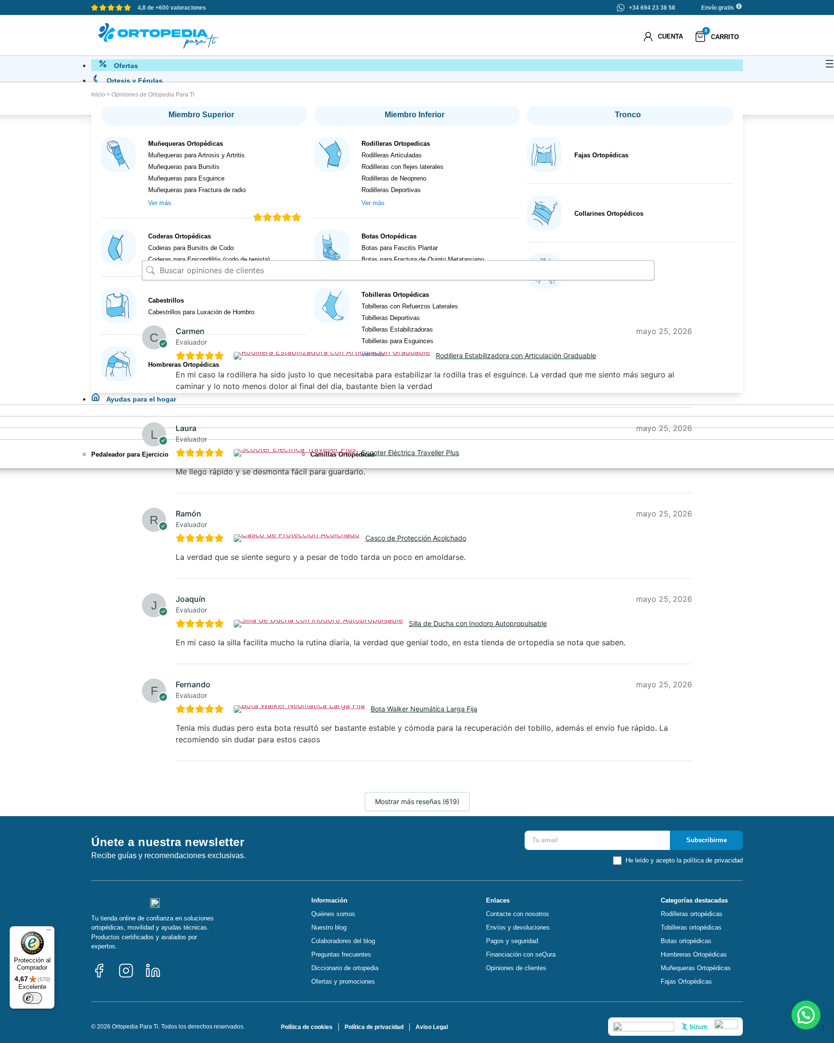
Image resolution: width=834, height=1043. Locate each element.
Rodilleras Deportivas (391, 190)
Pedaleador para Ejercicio (129, 454)
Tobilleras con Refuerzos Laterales (409, 306)
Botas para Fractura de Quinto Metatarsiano (422, 259)
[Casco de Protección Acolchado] (298, 538)
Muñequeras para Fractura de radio (197, 190)
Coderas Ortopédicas (179, 236)
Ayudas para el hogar (140, 399)
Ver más (159, 203)
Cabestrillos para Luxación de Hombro (201, 312)
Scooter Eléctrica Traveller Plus (410, 452)
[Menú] (49, 932)
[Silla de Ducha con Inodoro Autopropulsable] (319, 623)
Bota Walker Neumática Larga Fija (424, 709)
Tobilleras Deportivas (390, 317)
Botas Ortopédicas (389, 236)
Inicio (98, 94)
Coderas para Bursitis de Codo (191, 247)
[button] (806, 1015)
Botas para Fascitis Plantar (399, 247)
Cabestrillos (166, 300)
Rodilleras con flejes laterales (402, 166)
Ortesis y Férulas (134, 80)
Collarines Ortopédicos (608, 213)
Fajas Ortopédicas (601, 155)
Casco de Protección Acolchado (415, 538)
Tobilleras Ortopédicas (395, 294)
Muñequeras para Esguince (186, 178)
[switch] (32, 998)
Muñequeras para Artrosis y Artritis (196, 155)
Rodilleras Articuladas (391, 155)
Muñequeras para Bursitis (184, 166)
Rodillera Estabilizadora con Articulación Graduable (516, 355)
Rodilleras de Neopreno (393, 178)
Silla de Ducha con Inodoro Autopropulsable (478, 623)
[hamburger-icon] (829, 65)
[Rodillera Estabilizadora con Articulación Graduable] (333, 356)
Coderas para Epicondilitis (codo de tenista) (209, 259)
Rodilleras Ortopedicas (395, 143)
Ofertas (125, 66)
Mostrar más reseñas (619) (417, 801)
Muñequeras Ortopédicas (185, 143)
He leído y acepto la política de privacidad (684, 860)
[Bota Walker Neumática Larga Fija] (300, 709)
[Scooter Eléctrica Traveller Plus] (296, 453)
